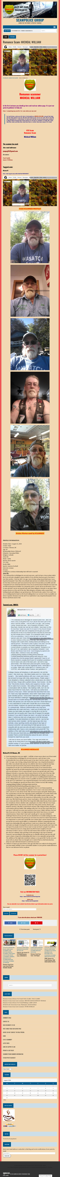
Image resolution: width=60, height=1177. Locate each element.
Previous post (25, 929)
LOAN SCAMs (6, 955)
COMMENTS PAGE (7, 1018)
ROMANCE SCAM (7, 958)
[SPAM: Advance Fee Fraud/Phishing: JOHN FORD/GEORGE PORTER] (51, 945)
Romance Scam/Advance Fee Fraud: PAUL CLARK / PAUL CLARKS (21, 999)
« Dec (4, 1100)
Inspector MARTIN (13, 78)
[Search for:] (30, 985)
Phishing (12, 956)
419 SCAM (5, 947)
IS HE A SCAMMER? (7, 1040)
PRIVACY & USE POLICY (8, 1050)
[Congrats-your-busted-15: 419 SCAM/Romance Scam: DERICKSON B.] (23, 945)
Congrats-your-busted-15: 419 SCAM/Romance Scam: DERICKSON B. (23, 954)
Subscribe (7, 1155)
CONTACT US (6, 1021)
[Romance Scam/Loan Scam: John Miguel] (37, 945)
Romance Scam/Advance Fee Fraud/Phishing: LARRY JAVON (20, 1003)
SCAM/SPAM (47, 955)
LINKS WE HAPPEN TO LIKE (9, 1047)
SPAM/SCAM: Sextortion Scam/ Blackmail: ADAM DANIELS (19, 1005)
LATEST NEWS (11, 953)
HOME (4, 1036)
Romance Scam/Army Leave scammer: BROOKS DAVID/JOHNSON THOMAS (24, 1001)
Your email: (6, 907)
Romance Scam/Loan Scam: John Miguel (36, 955)
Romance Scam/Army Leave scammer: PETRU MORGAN (19, 1007)
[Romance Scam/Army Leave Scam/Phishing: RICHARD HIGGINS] (9, 945)
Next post (36, 929)
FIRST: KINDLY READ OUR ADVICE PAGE (12, 1029)
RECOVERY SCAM (48, 953)
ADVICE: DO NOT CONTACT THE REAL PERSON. (13, 1032)
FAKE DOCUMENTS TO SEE (9, 1025)
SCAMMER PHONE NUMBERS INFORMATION (13, 1054)
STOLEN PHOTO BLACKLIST (9, 1058)
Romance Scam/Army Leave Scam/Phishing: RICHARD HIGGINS (8, 966)
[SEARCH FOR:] (48, 30)
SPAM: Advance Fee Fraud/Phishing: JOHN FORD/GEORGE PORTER (50, 960)
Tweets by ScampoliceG (9, 1139)
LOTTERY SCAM (48, 950)
